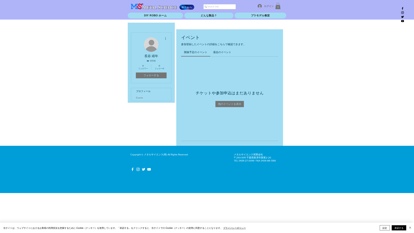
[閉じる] (410, 227)
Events (139, 97)
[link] (195, 52)
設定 (384, 227)
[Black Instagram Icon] (402, 12)
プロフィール (143, 91)
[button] (278, 6)
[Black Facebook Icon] (402, 8)
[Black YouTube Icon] (402, 21)
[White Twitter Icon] (143, 169)
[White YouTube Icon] (149, 169)
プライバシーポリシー (234, 227)
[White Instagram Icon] (138, 169)
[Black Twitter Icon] (402, 17)
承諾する (398, 227)
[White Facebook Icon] (132, 169)
